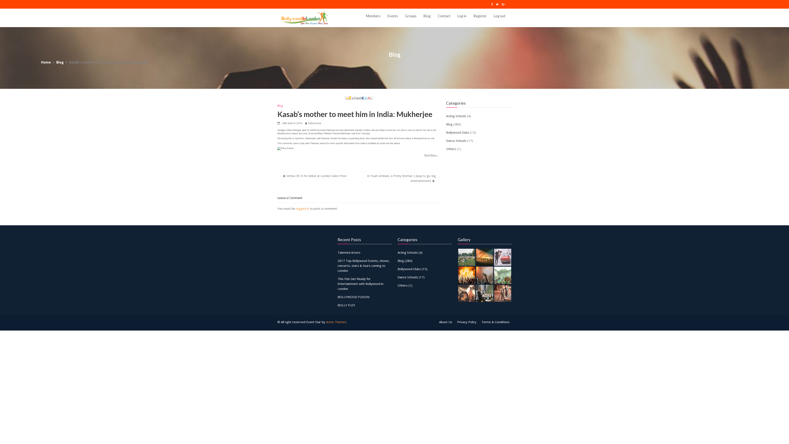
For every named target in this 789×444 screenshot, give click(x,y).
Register (480, 16)
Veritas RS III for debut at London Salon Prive (316, 176)
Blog (427, 16)
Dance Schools (456, 141)
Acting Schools (456, 116)
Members (373, 16)
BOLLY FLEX (346, 305)
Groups (410, 16)
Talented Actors (349, 252)
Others (451, 149)
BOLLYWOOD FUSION (353, 297)
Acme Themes (336, 322)
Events (393, 16)
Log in (461, 16)
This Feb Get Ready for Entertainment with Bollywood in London (360, 284)
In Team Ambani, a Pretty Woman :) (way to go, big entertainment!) (401, 178)
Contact (444, 16)
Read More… (431, 155)
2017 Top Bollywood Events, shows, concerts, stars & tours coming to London (364, 266)
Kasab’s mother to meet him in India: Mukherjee (354, 114)
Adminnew (314, 123)
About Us (445, 322)
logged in (302, 208)
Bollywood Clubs (457, 132)
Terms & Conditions (495, 322)
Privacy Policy (466, 322)
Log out (499, 16)
